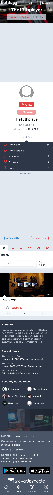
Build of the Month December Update (20, 373)
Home (13, 17)
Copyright (14, 461)
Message (27, 112)
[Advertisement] (26, 50)
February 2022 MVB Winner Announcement (22, 359)
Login (47, 3)
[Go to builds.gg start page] (9, 3)
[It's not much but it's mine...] (41, 420)
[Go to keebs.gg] (30, 2)
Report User (15, 238)
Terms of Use (17, 458)
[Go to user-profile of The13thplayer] (26, 92)
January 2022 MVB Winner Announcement (22, 366)
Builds (33, 436)
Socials (22, 441)
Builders (26, 17)
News (25, 436)
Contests (19, 449)
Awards (32, 441)
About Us (24, 455)
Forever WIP (9, 300)
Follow (28, 104)
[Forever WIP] (26, 285)
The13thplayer (26, 119)
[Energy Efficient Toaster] (19, 420)
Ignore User (41, 238)
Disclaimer (26, 461)
